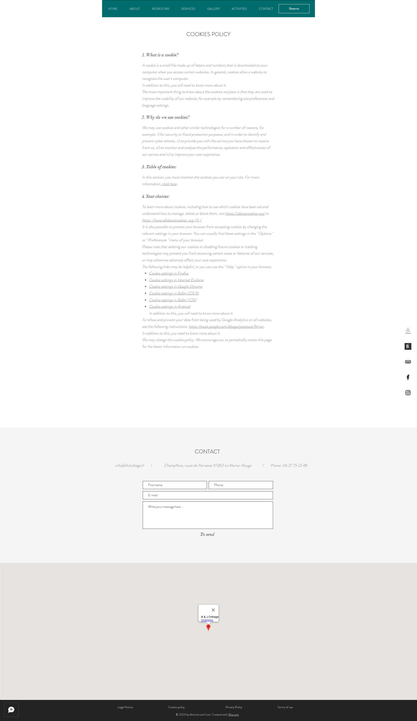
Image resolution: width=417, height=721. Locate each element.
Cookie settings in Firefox (169, 273)
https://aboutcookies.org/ (245, 213)
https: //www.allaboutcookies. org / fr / (171, 220)
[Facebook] (408, 377)
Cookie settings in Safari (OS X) (174, 293)
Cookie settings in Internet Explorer (176, 280)
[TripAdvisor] (408, 361)
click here (169, 184)
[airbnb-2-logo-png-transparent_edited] (408, 331)
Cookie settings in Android (169, 306)
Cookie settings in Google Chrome (175, 286)
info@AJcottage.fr (129, 465)
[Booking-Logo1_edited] (408, 346)
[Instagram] (408, 392)
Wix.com (233, 714)
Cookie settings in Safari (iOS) (172, 300)
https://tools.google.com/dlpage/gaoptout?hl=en (226, 326)
